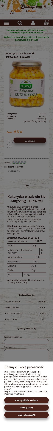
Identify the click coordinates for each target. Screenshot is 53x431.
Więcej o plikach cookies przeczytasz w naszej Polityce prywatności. (25, 392)
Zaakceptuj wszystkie (27, 415)
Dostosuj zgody (26, 407)
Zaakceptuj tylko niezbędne (26, 400)
